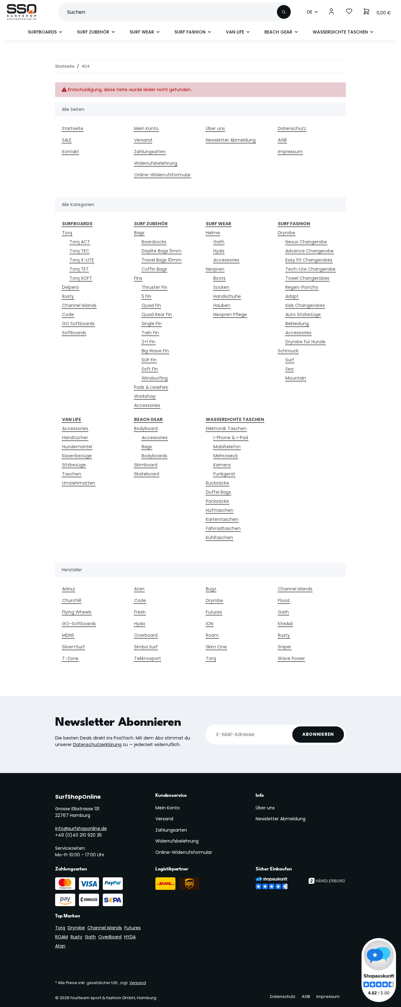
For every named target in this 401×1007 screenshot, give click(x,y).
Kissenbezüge (77, 456)
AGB (282, 140)
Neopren (215, 269)
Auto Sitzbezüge (303, 314)
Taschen (71, 474)
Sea (289, 369)
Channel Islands (79, 305)
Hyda (218, 251)
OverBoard (110, 937)
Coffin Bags (154, 269)
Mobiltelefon (227, 447)
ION (209, 623)
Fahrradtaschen (223, 528)
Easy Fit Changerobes (308, 260)
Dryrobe (286, 233)
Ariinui (68, 589)
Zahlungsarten (150, 151)
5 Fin (146, 296)
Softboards (74, 333)
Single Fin (152, 323)
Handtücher (75, 437)
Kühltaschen (219, 537)
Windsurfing (155, 378)
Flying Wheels (76, 612)
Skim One (216, 647)
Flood (283, 600)
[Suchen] (284, 12)
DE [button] (309, 12)
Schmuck (288, 351)
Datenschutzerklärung (97, 744)
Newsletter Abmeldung (231, 140)
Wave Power (291, 658)
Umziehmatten (78, 483)
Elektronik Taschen (226, 428)
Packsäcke (217, 501)
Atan (139, 589)
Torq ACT (80, 242)
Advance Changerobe (309, 251)
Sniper (284, 647)
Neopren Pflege (230, 314)
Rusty (68, 296)
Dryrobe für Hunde (305, 342)
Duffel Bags (218, 492)
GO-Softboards (79, 623)
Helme (213, 233)
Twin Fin (150, 333)
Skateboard (146, 474)
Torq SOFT (81, 278)
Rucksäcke (217, 483)
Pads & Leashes (151, 387)
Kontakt (70, 151)
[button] (331, 12)
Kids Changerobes (305, 305)
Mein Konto (146, 128)
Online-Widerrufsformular (162, 175)
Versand (143, 140)
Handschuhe (227, 296)
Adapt (292, 296)
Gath (218, 242)
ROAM (61, 937)
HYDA (130, 937)
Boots (219, 278)
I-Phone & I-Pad (230, 437)
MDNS (68, 635)
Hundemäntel (77, 447)
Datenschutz (292, 128)
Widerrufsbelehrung (155, 163)
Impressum (290, 151)
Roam (212, 635)
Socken (221, 287)
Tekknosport (147, 658)
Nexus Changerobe (306, 242)
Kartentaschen (222, 519)
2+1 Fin (148, 342)
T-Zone (70, 658)
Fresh (140, 612)
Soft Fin (150, 369)
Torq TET (79, 269)
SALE (66, 140)
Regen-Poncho (301, 287)
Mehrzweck (225, 456)
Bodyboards (154, 456)
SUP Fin (149, 360)
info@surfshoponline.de (81, 828)
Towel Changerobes (307, 278)
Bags (139, 233)
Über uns (215, 128)
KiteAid (285, 623)
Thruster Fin (154, 287)
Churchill (71, 600)
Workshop (145, 396)
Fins (138, 278)
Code (68, 314)
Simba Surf (146, 647)
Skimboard (145, 465)
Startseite (72, 128)
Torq (67, 233)
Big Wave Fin (155, 351)
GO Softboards (78, 323)
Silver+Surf (73, 647)
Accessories (147, 405)
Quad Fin (151, 305)
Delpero (70, 287)
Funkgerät (224, 474)
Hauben (221, 305)
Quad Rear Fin (157, 314)
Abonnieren (318, 734)
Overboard (146, 635)
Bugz (211, 589)
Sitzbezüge (74, 465)
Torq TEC (79, 251)
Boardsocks (154, 242)
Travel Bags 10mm (161, 260)
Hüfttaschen (219, 510)
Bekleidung (297, 323)
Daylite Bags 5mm (161, 251)
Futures (214, 612)
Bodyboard (146, 428)
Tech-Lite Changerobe (310, 269)
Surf (289, 360)
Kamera (222, 465)
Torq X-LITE (82, 260)
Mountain (295, 378)
